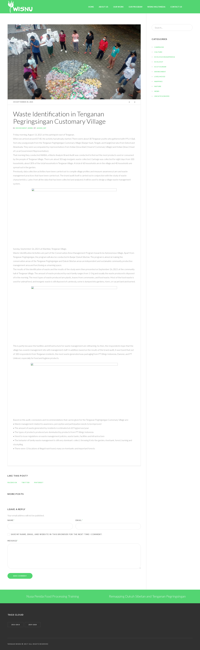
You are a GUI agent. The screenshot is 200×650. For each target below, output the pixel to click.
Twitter (25, 482)
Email (79, 520)
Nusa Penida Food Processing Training (52, 596)
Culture (158, 52)
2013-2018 (15, 624)
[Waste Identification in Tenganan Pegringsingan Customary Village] (74, 61)
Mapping (158, 81)
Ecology (158, 62)
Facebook (12, 482)
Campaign (159, 47)
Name (11, 520)
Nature (157, 86)
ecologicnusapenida (164, 57)
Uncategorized (162, 96)
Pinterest (39, 482)
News (30, 128)
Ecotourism (160, 67)
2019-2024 (32, 624)
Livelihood (159, 76)
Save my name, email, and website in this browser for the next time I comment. (56, 534)
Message (12, 541)
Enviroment (21, 128)
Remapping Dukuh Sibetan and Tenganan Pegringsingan (147, 596)
